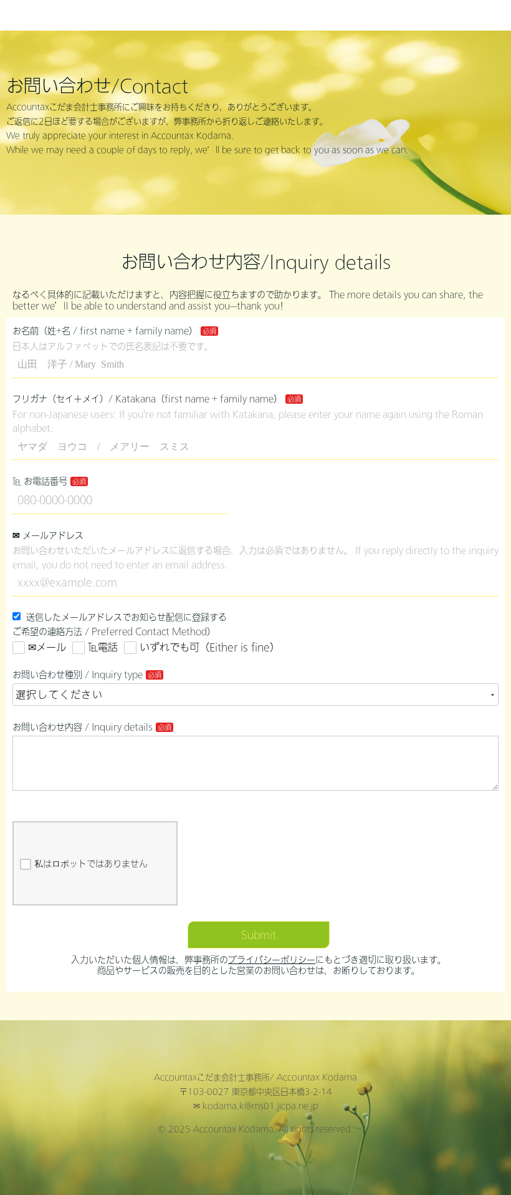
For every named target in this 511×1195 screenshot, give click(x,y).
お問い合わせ (393, 15)
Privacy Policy (467, 15)
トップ (339, 15)
